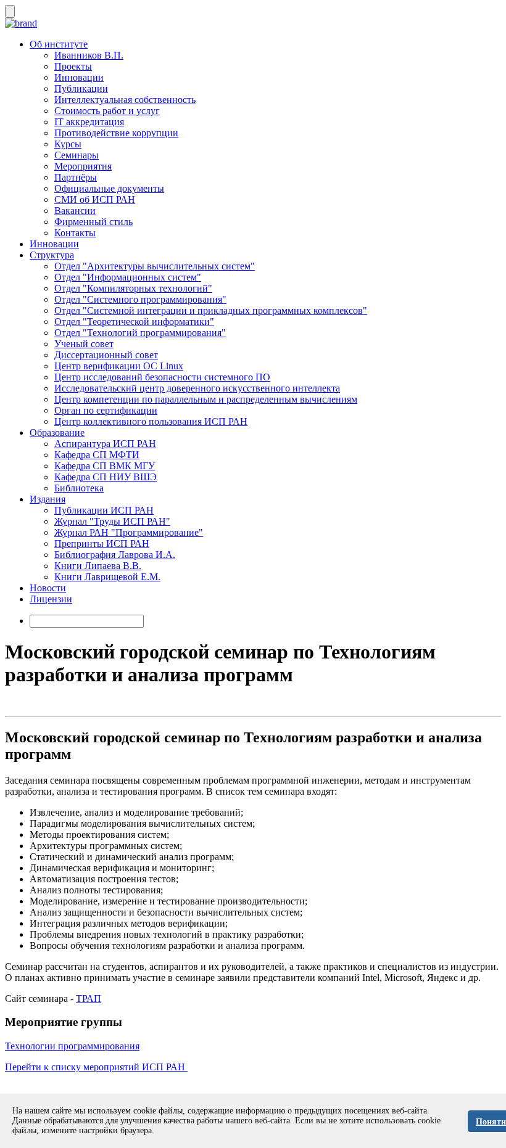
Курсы (67, 144)
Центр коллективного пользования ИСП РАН (150, 421)
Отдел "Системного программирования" (140, 299)
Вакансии (75, 210)
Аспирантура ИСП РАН (105, 443)
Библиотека (79, 488)
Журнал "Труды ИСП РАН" (112, 521)
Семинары (76, 155)
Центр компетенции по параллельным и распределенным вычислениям (205, 399)
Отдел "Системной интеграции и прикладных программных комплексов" (210, 310)
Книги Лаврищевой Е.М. (107, 577)
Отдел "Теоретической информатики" (134, 321)
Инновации (79, 77)
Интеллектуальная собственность (125, 99)
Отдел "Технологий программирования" (140, 332)
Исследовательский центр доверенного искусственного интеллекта (197, 388)
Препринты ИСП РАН (101, 543)
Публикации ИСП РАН (104, 510)
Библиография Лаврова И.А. (114, 554)
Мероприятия (83, 166)
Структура (52, 255)
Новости (48, 588)
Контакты (75, 233)
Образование (57, 432)
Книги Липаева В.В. (97, 565)
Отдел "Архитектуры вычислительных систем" (154, 266)
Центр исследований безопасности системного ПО (162, 377)
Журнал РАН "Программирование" (128, 532)
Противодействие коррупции (116, 133)
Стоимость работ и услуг (107, 110)
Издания (47, 499)
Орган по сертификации (105, 410)
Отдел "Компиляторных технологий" (133, 288)
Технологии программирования (72, 1046)
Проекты (73, 66)
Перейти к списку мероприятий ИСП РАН (96, 1067)
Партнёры (75, 177)
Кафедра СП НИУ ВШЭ (105, 477)
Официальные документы (109, 188)
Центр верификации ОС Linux (118, 366)
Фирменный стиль (93, 221)
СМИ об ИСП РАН (94, 199)
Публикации (81, 88)
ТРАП (88, 998)
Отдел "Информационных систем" (127, 277)
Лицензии (51, 599)
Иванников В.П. (88, 55)
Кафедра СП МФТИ (96, 454)
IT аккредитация (89, 122)
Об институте (59, 44)
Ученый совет (84, 343)
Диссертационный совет (106, 355)
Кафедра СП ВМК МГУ (104, 466)
